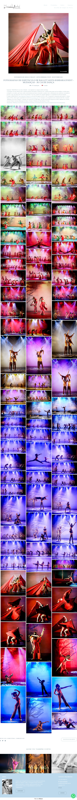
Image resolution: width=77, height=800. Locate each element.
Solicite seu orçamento (69, 739)
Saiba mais (20, 790)
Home (45, 5)
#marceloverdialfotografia (50, 102)
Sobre (62, 5)
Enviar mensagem (63, 781)
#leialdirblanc (10, 102)
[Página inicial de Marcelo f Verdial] (12, 6)
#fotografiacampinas (60, 102)
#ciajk (19, 102)
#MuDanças (15, 102)
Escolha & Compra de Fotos (63, 7)
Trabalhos (54, 5)
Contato (70, 5)
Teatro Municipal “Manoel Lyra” (25, 96)
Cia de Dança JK (34, 97)
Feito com (38, 798)
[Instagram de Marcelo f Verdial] (60, 787)
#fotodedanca (32, 102)
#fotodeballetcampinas (40, 102)
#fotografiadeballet (25, 102)
